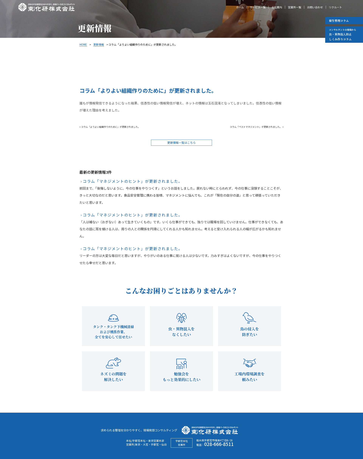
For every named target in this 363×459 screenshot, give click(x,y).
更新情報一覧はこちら (181, 143)
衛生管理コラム (339, 21)
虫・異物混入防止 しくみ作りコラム (342, 34)
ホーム (240, 7)
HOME (83, 44)
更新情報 (98, 44)
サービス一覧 (258, 7)
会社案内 (276, 7)
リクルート (335, 7)
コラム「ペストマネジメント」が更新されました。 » (257, 126)
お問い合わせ (315, 7)
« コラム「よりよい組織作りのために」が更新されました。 (109, 126)
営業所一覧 (294, 7)
